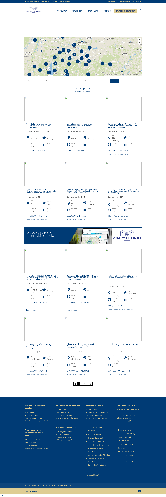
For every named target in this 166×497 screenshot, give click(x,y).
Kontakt (107, 11)
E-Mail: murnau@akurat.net (96, 418)
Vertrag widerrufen (33, 491)
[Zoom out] (139, 42)
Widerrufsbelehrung (64, 485)
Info (132, 1)
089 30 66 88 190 (52, 1)
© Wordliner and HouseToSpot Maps (114, 74)
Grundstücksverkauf (95, 438)
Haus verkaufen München (97, 465)
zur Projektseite (31, 310)
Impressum (46, 485)
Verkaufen (62, 11)
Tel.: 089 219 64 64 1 (33, 445)
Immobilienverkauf (95, 427)
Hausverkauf (92, 431)
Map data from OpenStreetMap (133, 74)
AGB (53, 485)
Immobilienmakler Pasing (127, 461)
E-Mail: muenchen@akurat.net (36, 421)
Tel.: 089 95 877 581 (63, 437)
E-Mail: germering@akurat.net (67, 440)
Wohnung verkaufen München (99, 455)
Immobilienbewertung (96, 441)
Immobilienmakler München (98, 445)
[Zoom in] (139, 39)
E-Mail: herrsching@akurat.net (67, 418)
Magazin (138, 1)
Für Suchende (93, 11)
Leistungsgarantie (124, 1)
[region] (83, 56)
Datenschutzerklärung (32, 485)
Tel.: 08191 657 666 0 (125, 418)
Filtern (115, 81)
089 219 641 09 (38, 1)
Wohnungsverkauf (94, 434)
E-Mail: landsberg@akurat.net (128, 421)
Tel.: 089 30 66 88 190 (33, 418)
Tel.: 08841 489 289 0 (94, 415)
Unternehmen (111, 1)
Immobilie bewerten (125, 11)
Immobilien (76, 11)
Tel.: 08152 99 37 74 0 (64, 415)
